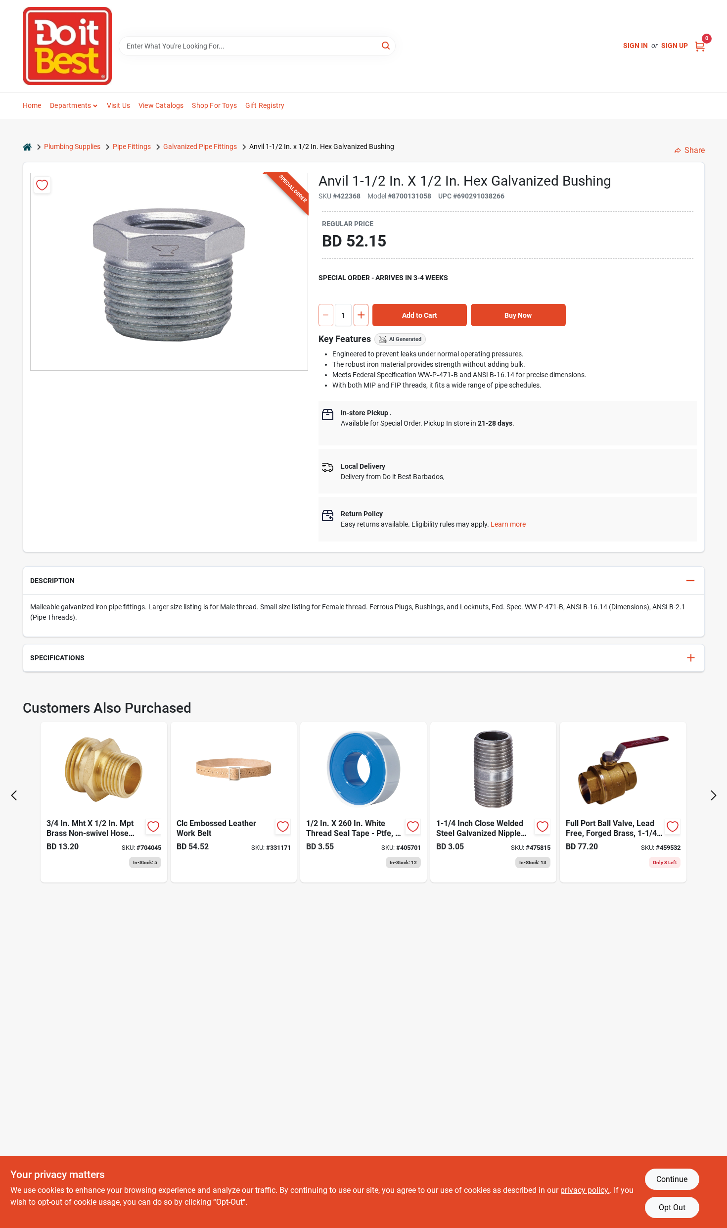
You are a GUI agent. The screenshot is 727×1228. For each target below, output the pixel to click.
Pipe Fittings (132, 146)
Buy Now (518, 315)
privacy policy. (585, 1190)
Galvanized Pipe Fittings (200, 146)
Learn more (508, 524)
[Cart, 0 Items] (700, 46)
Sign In (635, 45)
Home (32, 105)
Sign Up (674, 45)
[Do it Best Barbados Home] (67, 46)
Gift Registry (265, 105)
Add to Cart (419, 315)
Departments (70, 105)
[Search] (386, 45)
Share (694, 150)
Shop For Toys (214, 105)
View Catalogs (161, 105)
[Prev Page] (14, 795)
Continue (671, 1179)
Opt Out (672, 1207)
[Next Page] (714, 795)
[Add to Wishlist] (42, 185)
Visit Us (119, 105)
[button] (363, 581)
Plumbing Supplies (72, 146)
